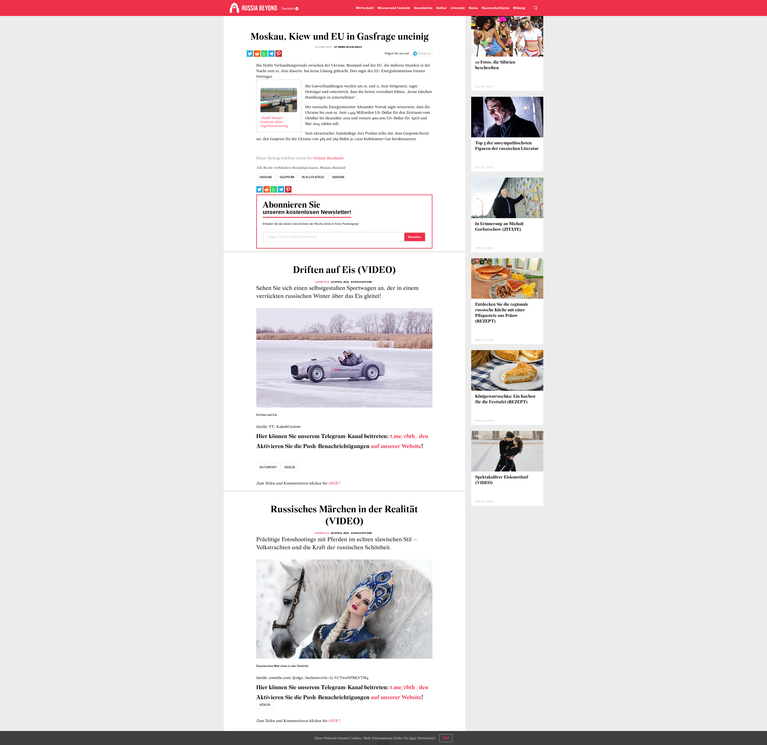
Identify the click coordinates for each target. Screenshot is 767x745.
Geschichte (423, 8)
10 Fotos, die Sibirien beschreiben (495, 65)
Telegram (424, 53)
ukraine (265, 177)
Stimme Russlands (328, 158)
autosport (268, 467)
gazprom (287, 177)
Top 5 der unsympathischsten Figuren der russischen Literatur (507, 146)
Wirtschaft (365, 8)
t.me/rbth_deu (409, 436)
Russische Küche (495, 8)
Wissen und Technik (394, 8)
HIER (333, 483)
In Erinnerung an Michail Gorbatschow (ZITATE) (499, 227)
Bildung (519, 8)
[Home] (234, 8)
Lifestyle (458, 8)
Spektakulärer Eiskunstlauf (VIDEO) (501, 480)
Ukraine (338, 177)
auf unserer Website (396, 446)
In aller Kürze (313, 177)
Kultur (441, 8)
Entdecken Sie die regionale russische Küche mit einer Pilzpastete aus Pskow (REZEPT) (501, 313)
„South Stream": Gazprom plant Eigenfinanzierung (274, 122)
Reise (473, 8)
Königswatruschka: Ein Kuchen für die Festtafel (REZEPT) (505, 399)
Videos (289, 467)
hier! (412, 738)
